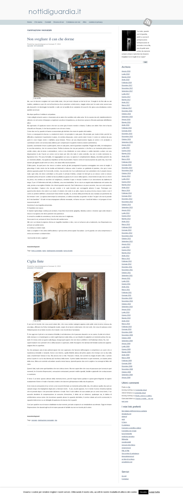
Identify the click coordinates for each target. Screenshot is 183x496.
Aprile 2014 (125, 187)
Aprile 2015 (125, 156)
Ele (129, 387)
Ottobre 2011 (126, 272)
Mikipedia (125, 439)
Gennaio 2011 (126, 295)
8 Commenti (39, 268)
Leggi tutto (154, 492)
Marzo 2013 (126, 224)
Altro (84, 22)
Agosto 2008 (126, 377)
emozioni (30, 268)
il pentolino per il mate (129, 431)
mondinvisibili (126, 442)
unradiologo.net (127, 462)
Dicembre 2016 (127, 111)
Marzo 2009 (126, 358)
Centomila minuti (141, 390)
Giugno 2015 (126, 150)
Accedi (124, 476)
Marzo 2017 (126, 105)
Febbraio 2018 (127, 82)
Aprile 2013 (125, 221)
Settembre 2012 (127, 241)
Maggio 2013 (126, 219)
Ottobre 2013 (126, 204)
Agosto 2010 (126, 309)
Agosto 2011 (126, 278)
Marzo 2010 (126, 324)
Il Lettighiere (126, 425)
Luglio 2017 (126, 94)
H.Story (124, 422)
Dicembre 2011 (127, 267)
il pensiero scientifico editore (131, 428)
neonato (34, 420)
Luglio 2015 (126, 148)
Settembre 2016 (127, 116)
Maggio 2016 (126, 122)
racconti (30, 46)
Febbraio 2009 (127, 360)
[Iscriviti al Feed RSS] (148, 22)
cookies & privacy (96, 22)
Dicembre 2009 (127, 332)
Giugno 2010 (126, 315)
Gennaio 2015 (126, 165)
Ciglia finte (35, 261)
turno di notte (67, 250)
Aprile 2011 (125, 287)
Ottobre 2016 (126, 114)
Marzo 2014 (126, 190)
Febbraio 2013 (127, 227)
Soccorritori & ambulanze (130, 453)
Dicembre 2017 (127, 85)
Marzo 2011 (126, 289)
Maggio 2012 (126, 253)
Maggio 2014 (126, 185)
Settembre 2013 (127, 207)
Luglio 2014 (126, 179)
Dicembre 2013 (127, 199)
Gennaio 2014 (126, 196)
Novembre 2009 (127, 335)
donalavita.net (126, 414)
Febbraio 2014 (127, 193)
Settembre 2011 (127, 275)
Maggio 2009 (126, 352)
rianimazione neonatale (55, 250)
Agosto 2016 (126, 119)
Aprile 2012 (125, 255)
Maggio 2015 (126, 153)
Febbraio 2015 (127, 162)
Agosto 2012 (126, 244)
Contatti (48, 22)
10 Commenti (38, 46)
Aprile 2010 (125, 321)
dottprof (124, 416)
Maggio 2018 (126, 77)
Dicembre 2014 (127, 168)
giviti (123, 419)
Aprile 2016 (125, 125)
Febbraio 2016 (127, 128)
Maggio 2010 (126, 318)
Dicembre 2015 (127, 133)
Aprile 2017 (125, 102)
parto (44, 250)
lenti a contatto (36, 250)
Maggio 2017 (126, 99)
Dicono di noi (58, 22)
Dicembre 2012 (127, 233)
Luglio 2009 (126, 346)
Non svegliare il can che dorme (50, 38)
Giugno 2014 (126, 182)
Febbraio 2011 (127, 292)
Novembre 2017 (127, 88)
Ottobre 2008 (126, 372)
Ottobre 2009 (126, 338)
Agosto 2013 (126, 210)
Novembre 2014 (127, 170)
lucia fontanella (127, 433)
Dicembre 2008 (127, 366)
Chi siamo (38, 22)
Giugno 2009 (126, 349)
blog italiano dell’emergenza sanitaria (134, 411)
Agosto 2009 (126, 343)
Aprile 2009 (125, 355)
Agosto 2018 (126, 71)
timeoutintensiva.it (128, 456)
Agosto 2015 (126, 145)
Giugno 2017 (126, 97)
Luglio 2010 (126, 312)
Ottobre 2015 (126, 139)
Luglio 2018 (126, 74)
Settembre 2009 (127, 341)
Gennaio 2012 (126, 264)
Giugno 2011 (126, 284)
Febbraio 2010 (127, 326)
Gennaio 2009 (126, 363)
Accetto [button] (143, 492)
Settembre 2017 (127, 91)
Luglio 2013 (126, 213)
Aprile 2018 (125, 80)
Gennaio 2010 (126, 329)
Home (29, 22)
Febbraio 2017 (127, 108)
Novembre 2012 (127, 236)
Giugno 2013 (126, 216)
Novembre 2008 (127, 369)
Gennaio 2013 (126, 230)
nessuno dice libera (128, 445)
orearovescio (126, 448)
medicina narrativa (128, 436)
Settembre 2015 (127, 142)
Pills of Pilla (125, 450)
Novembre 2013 (127, 202)
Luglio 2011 (125, 281)
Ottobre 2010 (126, 304)
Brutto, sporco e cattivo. (143, 396)
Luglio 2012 (126, 247)
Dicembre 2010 (127, 298)
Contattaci (125, 479)
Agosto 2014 (126, 176)
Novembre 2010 (127, 301)
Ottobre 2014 (126, 173)
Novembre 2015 (127, 136)
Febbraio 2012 (127, 261)
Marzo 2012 (126, 258)
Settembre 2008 (127, 375)
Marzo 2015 (126, 159)
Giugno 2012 (126, 250)
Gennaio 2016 (126, 131)
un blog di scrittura (128, 459)
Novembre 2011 (127, 270)
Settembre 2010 (127, 306)
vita (56, 420)
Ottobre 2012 (126, 238)
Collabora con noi (73, 22)
